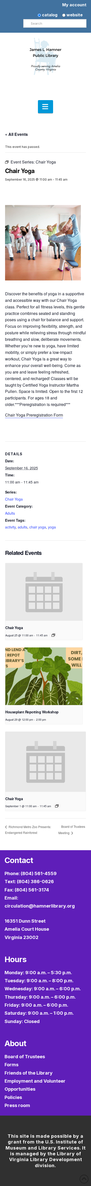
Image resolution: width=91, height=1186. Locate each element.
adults (22, 526)
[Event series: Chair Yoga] (53, 635)
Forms (11, 1064)
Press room (17, 1105)
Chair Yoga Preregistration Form (34, 415)
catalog (49, 14)
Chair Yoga (14, 499)
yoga (52, 526)
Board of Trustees (25, 1056)
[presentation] (43, 592)
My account (74, 4)
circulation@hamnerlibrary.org (40, 906)
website (74, 14)
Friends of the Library (29, 1073)
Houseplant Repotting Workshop (32, 711)
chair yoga (37, 526)
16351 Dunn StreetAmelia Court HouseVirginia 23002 (27, 929)
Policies (13, 1097)
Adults (10, 513)
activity (10, 526)
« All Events (16, 134)
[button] (45, 106)
